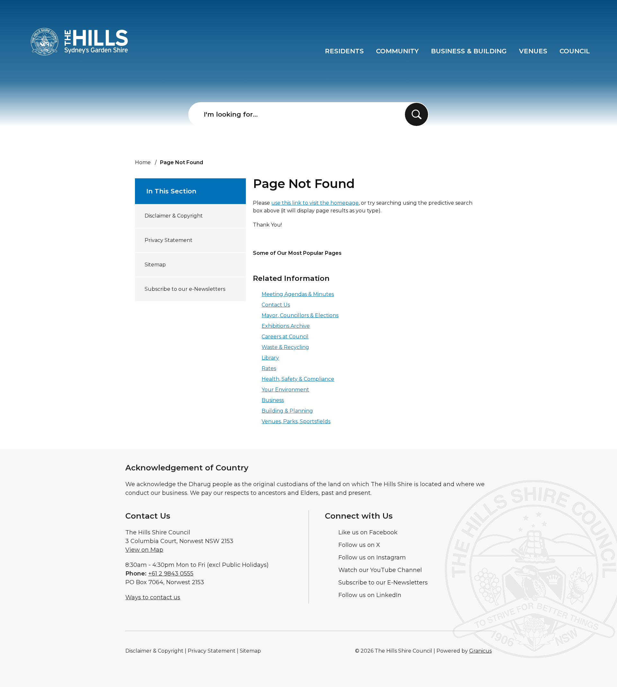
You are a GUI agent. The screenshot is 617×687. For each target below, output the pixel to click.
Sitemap (155, 265)
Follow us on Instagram (372, 557)
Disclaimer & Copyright (174, 216)
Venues (533, 51)
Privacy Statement (168, 240)
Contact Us (276, 305)
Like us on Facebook (368, 532)
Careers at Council (285, 337)
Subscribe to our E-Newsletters (383, 582)
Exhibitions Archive (286, 326)
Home (143, 162)
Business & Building (469, 51)
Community (397, 51)
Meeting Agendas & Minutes (298, 294)
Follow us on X (359, 545)
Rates (269, 368)
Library (270, 358)
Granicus (480, 651)
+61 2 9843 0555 (170, 573)
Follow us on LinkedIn (369, 595)
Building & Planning (287, 411)
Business (273, 400)
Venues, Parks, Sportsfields (296, 421)
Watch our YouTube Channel (380, 570)
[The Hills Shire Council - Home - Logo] (79, 42)
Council (574, 51)
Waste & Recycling (285, 347)
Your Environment (285, 390)
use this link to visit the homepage (315, 203)
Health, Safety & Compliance (298, 379)
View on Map (144, 549)
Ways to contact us (152, 597)
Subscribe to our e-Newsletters (185, 289)
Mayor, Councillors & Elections (300, 315)
